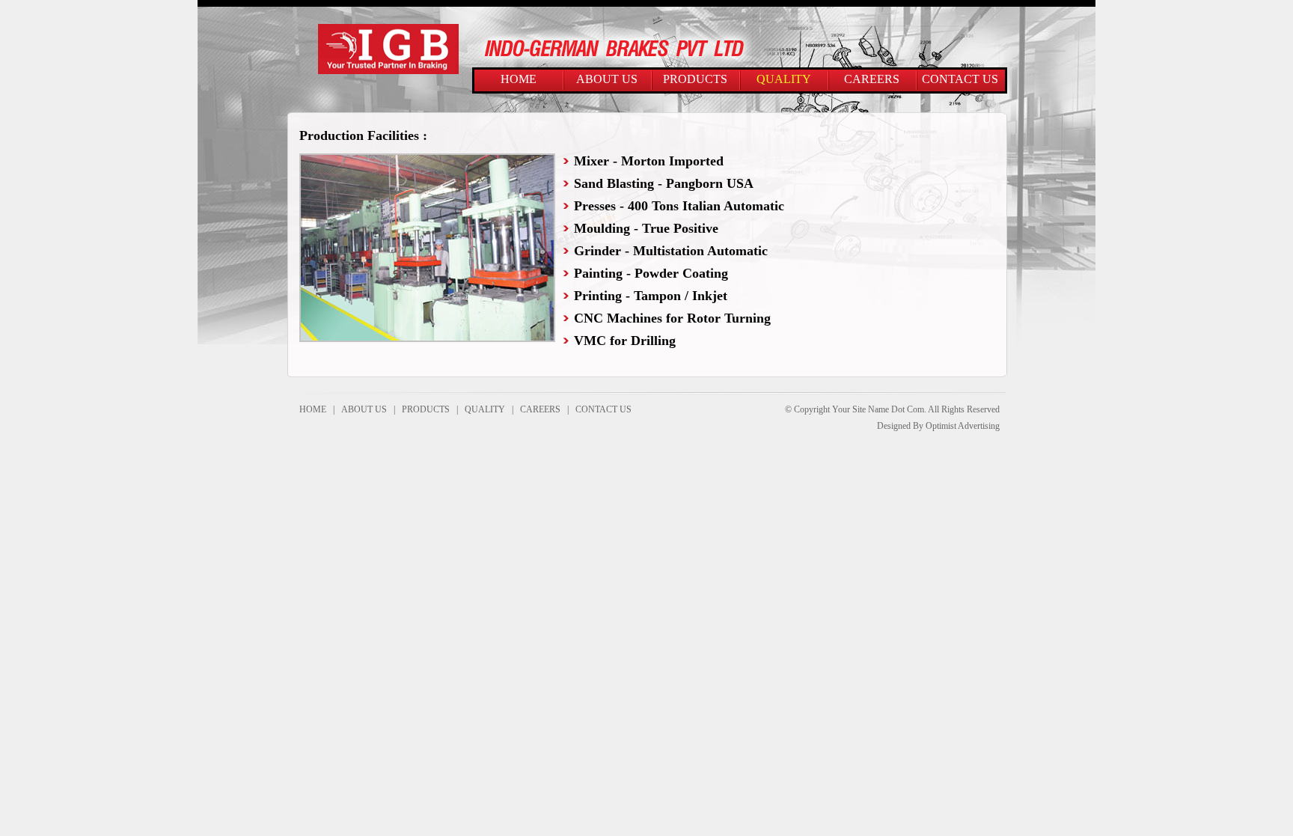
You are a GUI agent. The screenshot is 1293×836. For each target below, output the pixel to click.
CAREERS (871, 79)
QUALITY (783, 79)
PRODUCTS (695, 79)
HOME (519, 79)
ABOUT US (607, 79)
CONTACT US (960, 79)
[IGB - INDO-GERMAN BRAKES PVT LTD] (388, 71)
